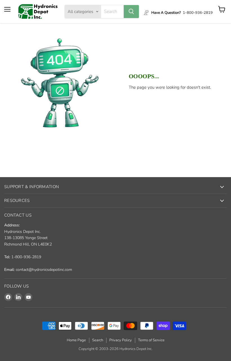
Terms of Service (151, 340)
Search (97, 340)
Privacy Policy (120, 340)
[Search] (131, 11)
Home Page (76, 340)
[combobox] (112, 11)
